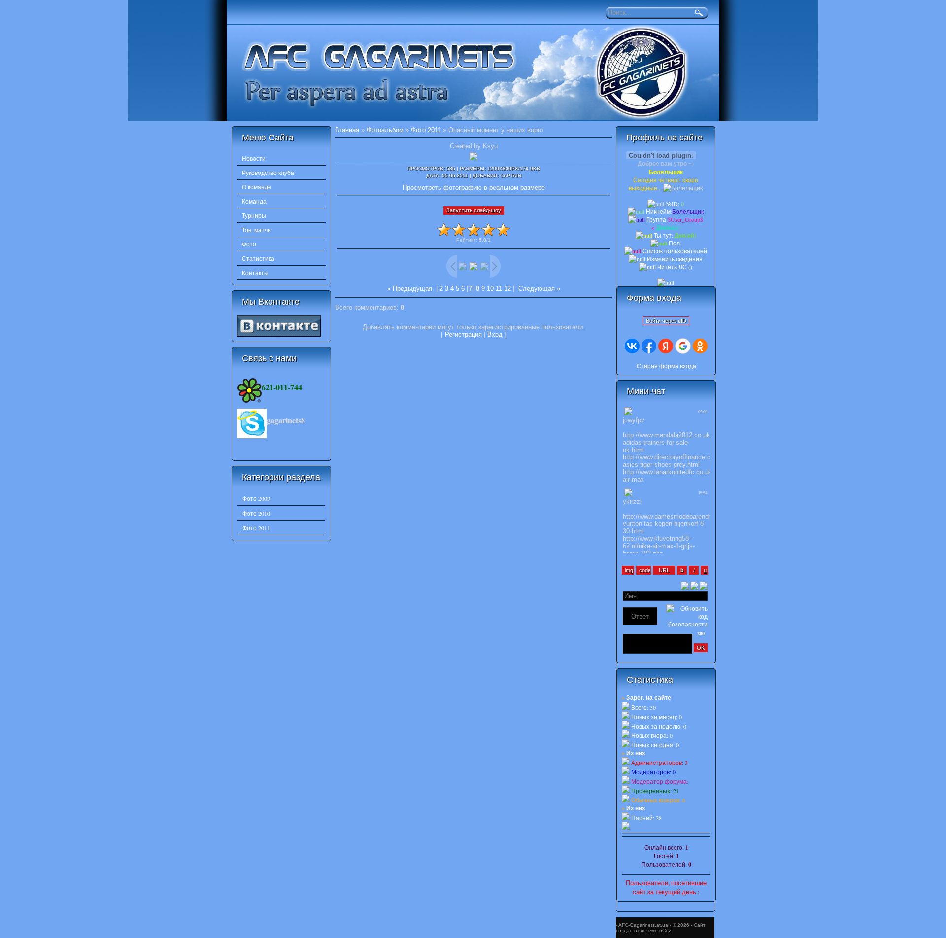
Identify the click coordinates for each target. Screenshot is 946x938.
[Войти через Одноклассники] (700, 346)
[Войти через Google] (683, 346)
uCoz (665, 930)
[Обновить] (685, 585)
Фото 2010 (256, 513)
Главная (347, 130)
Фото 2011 (256, 528)
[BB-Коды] (704, 585)
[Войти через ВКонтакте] (632, 346)
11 (499, 288)
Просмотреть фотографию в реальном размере (474, 187)
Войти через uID (666, 321)
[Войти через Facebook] (649, 346)
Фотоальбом (385, 130)
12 (507, 288)
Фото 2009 (256, 498)
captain (510, 175)
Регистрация (463, 334)
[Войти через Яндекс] (665, 346)
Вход (495, 334)
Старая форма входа (666, 366)
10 (490, 288)
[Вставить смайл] (694, 585)
